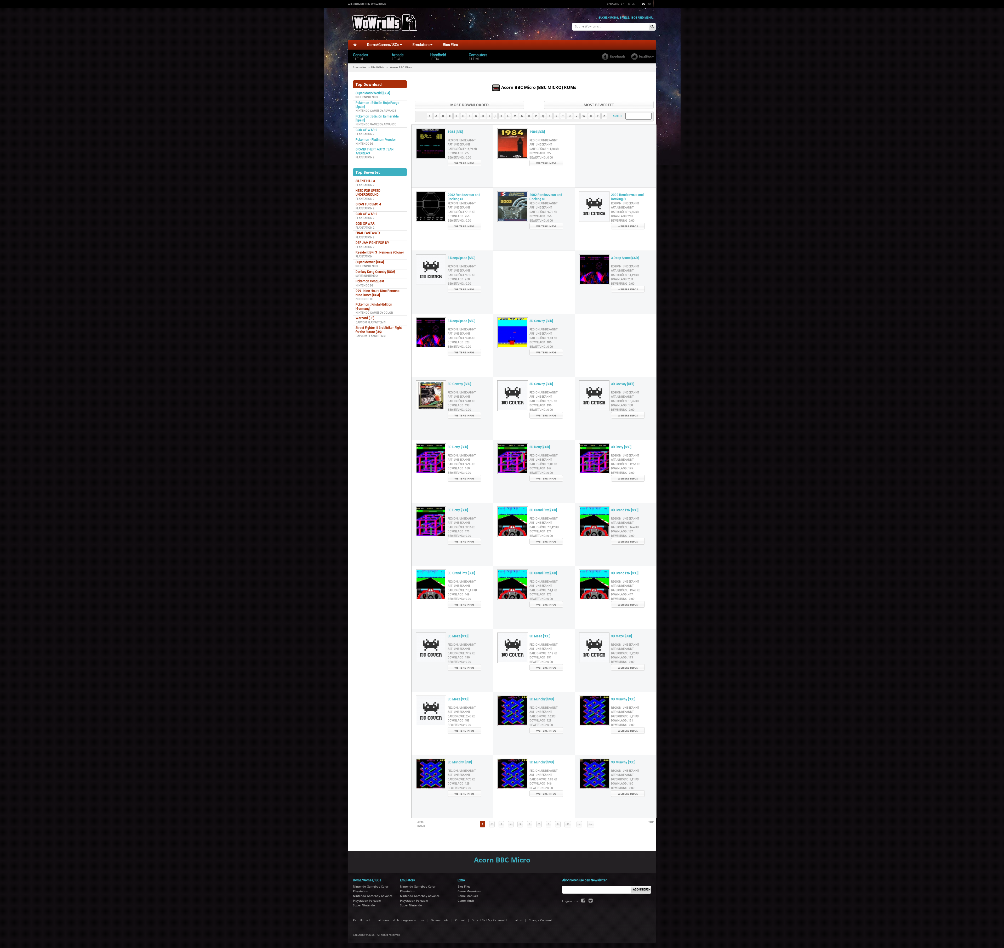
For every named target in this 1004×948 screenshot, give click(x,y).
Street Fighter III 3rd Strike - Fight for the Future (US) (379, 330)
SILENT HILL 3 (365, 181)
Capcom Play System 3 (371, 322)
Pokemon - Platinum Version (376, 140)
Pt (638, 3)
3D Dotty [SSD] (458, 447)
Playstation (364, 256)
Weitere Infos (464, 163)
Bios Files (450, 45)
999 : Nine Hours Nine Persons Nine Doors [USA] (378, 293)
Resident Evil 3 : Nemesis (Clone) (380, 252)
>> (590, 824)
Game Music (466, 900)
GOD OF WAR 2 (366, 130)
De (643, 3)
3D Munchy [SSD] (541, 699)
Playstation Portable (367, 900)
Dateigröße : (462, 149)
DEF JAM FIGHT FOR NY (372, 243)
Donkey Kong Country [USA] (375, 272)
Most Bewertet (599, 104)
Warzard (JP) (365, 318)
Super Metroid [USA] (370, 262)
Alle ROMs (377, 67)
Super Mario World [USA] (373, 93)
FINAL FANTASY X (368, 233)
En (623, 3)
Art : (459, 144)
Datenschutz (439, 920)
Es (633, 3)
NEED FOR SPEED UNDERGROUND (368, 192)
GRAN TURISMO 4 (368, 204)
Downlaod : (459, 153)
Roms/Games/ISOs (383, 45)
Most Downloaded (469, 104)
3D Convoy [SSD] (541, 321)
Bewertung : (459, 157)
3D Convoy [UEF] (622, 384)
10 (568, 824)
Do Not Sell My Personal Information (497, 920)
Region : (462, 140)
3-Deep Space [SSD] (461, 258)
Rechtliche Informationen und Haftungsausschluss (388, 920)
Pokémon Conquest (370, 281)
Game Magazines (469, 891)
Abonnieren (642, 889)
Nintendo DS (364, 143)
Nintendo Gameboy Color (374, 312)
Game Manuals (468, 896)
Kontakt (460, 920)
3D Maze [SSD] (458, 636)
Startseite (359, 67)
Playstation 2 (365, 134)
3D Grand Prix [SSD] (543, 510)
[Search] (652, 27)
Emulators (421, 45)
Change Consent (540, 920)
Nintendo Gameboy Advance (376, 110)
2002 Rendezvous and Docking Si (464, 197)
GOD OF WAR (365, 223)
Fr (628, 3)
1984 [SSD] (455, 132)
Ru (649, 3)
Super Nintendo (367, 97)
